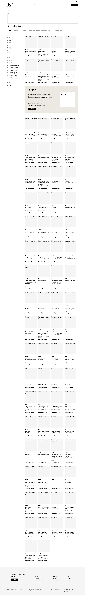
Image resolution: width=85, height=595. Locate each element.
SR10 (10, 49)
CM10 (10, 44)
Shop (74, 4)
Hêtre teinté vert (13, 75)
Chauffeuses (57, 30)
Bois (10, 85)
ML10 (10, 47)
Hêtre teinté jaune (13, 69)
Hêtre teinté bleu (13, 64)
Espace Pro (55, 580)
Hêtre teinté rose (13, 72)
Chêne (10, 59)
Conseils (54, 4)
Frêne (10, 60)
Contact (66, 4)
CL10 (10, 42)
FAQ (69, 576)
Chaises (15, 30)
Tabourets (23, 30)
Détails (31, 41)
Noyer (10, 77)
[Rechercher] (71, 2)
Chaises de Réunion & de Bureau (40, 30)
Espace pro (60, 4)
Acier (10, 84)
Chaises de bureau (39, 580)
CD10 (10, 40)
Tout (9, 30)
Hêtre (10, 62)
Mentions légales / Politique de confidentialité (35, 590)
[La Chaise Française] (10, 5)
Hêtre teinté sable (13, 74)
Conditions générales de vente (55, 590)
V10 (9, 50)
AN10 (10, 39)
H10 (9, 45)
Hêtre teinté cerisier (14, 65)
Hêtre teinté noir (13, 70)
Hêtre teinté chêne (13, 67)
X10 (9, 52)
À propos (48, 4)
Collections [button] (35, 4)
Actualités (42, 4)
